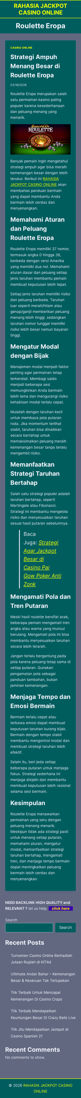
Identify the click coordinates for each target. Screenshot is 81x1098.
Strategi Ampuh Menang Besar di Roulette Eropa (35, 66)
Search (11, 920)
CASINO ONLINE (21, 47)
